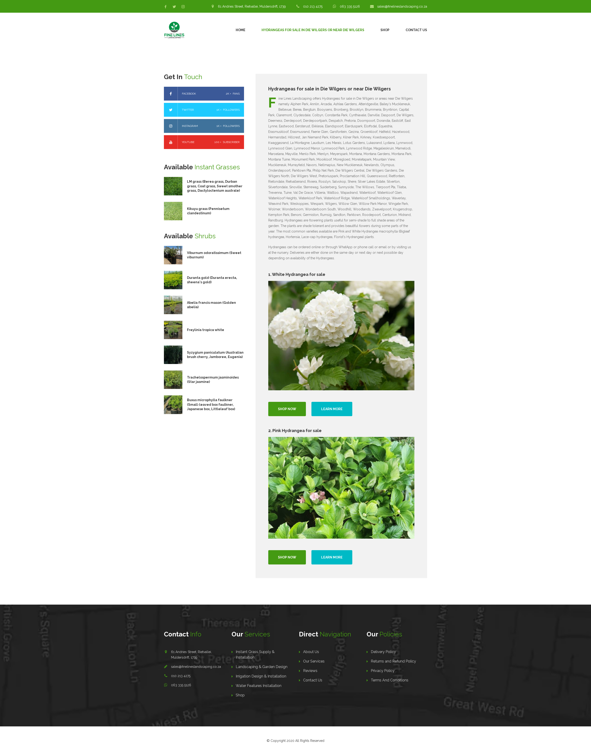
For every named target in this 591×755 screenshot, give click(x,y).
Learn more (332, 409)
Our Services (314, 661)
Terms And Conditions (389, 680)
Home (240, 30)
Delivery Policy (383, 652)
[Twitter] (174, 6)
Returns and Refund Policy (393, 661)
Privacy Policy (383, 670)
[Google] (183, 6)
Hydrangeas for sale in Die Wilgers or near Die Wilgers (313, 30)
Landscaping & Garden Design (261, 667)
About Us (311, 652)
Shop (384, 30)
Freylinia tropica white (205, 330)
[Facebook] (165, 6)
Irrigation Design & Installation (261, 676)
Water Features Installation (258, 685)
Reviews (310, 670)
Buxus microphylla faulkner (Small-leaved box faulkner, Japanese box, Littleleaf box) (211, 404)
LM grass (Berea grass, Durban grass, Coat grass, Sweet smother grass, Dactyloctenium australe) (214, 186)
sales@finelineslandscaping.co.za (196, 666)
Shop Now (287, 409)
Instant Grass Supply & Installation (255, 655)
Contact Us (416, 30)
